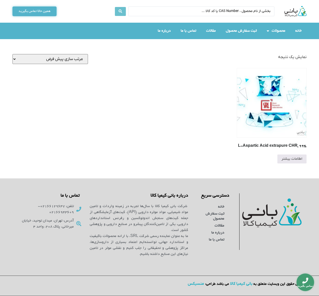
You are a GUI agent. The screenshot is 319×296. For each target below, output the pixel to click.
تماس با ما (188, 31)
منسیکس (196, 283)
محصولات (278, 31)
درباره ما (164, 31)
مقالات (211, 31)
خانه (298, 31)
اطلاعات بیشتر (292, 159)
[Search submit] (120, 11)
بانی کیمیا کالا (241, 283)
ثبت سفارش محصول (241, 31)
